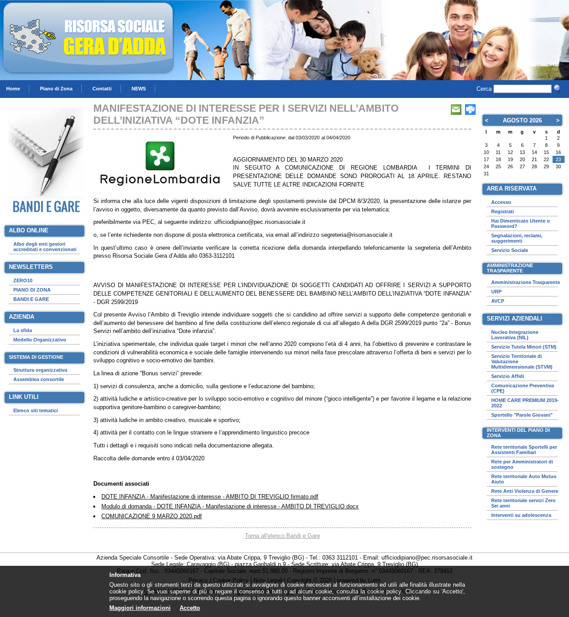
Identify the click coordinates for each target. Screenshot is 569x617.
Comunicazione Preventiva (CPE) (522, 388)
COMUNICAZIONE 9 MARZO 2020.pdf (151, 516)
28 (498, 138)
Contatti (102, 88)
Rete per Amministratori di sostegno (522, 464)
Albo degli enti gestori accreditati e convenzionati (44, 246)
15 (546, 152)
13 (522, 152)
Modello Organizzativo (39, 339)
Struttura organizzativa (40, 370)
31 (534, 138)
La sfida (22, 330)
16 (558, 152)
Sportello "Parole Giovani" (522, 415)
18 (498, 159)
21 (534, 159)
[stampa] (470, 109)
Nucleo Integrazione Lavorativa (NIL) (514, 334)
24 (486, 166)
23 (558, 159)
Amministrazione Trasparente (525, 282)
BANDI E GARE (31, 299)
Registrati (502, 211)
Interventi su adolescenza (521, 515)
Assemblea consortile (38, 379)
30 (522, 138)
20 (522, 159)
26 (510, 166)
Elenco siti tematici (35, 410)
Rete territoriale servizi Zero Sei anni (523, 503)
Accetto (190, 608)
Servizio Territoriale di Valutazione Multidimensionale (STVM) (522, 361)
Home (13, 88)
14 (534, 152)
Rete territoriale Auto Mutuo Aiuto (524, 479)
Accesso (501, 202)
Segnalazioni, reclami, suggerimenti (516, 238)
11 (498, 152)
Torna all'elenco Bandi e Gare (282, 535)
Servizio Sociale (509, 250)
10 (486, 152)
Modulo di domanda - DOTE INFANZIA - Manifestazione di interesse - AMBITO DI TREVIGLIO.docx (230, 506)
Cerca (484, 88)
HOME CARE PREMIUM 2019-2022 (525, 403)
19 (510, 159)
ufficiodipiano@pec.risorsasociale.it (427, 557)
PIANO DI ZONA (32, 289)
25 (498, 166)
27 (486, 138)
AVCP (497, 301)
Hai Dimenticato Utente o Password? (520, 223)
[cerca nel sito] (557, 88)
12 (510, 152)
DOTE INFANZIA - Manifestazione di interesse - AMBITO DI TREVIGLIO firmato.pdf (209, 496)
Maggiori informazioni (140, 608)
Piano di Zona (56, 88)
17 (486, 159)
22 (546, 159)
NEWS (139, 88)
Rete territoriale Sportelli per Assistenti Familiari (524, 449)
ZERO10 (22, 280)
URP (496, 291)
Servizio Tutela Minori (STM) (524, 346)
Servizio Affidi (507, 376)
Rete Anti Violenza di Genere (524, 491)
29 (510, 138)
